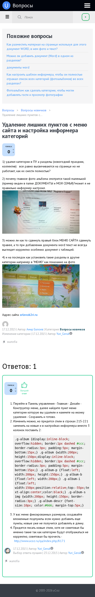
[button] (7, 16)
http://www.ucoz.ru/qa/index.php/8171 (39, 541)
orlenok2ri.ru (29, 315)
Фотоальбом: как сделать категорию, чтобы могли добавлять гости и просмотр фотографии (40, 92)
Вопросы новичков (72, 329)
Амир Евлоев (35, 329)
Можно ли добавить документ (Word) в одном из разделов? (40, 58)
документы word (18, 67)
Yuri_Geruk (63, 334)
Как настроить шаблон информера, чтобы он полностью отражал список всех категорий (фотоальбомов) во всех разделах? (45, 78)
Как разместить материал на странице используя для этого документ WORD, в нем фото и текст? (46, 46)
